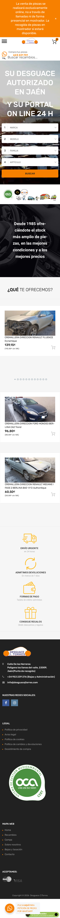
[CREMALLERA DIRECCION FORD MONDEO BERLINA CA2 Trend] (30, 409)
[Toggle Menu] (4, 42)
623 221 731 (20, 55)
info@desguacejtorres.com (22, 682)
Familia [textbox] (14, 150)
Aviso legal (10, 734)
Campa (8, 839)
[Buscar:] (25, 57)
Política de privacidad (16, 729)
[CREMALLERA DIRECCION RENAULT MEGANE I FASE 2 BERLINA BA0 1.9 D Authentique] (30, 470)
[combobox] (30, 127)
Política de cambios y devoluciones (23, 744)
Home (8, 830)
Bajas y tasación (13, 849)
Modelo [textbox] (14, 139)
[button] (14, 379)
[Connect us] (5, 703)
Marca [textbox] (14, 127)
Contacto (9, 854)
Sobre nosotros (13, 844)
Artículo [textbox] (15, 162)
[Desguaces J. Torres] (30, 41)
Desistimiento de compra (18, 749)
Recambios (10, 834)
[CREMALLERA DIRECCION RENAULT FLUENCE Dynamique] (30, 323)
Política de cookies (14, 739)
